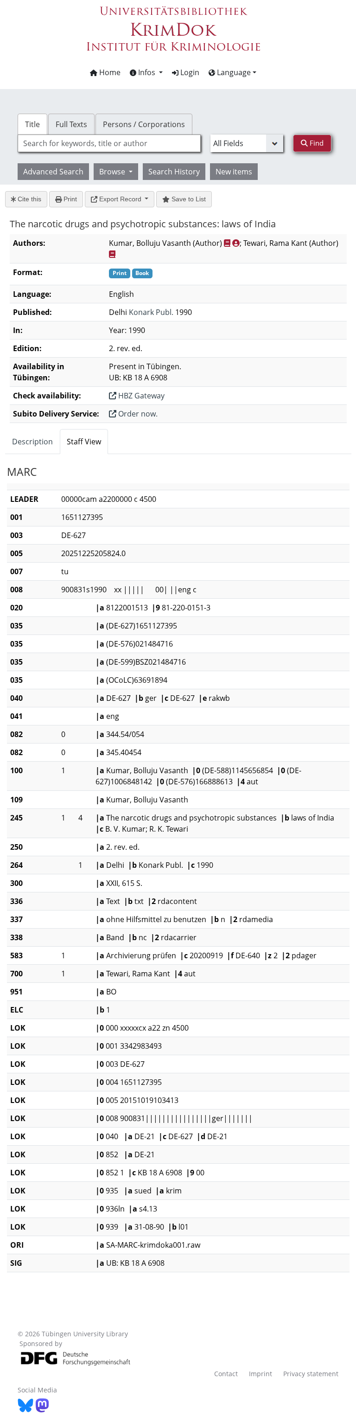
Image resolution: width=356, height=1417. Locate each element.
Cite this (28, 199)
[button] (146, 72)
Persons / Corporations (144, 124)
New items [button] (234, 172)
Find (316, 142)
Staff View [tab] (84, 441)
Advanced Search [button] (53, 172)
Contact (226, 1373)
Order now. (137, 414)
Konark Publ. (151, 312)
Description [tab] (32, 441)
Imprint (260, 1373)
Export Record (120, 199)
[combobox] (109, 143)
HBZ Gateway (140, 396)
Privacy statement (310, 1373)
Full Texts (71, 124)
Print (69, 199)
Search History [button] (174, 172)
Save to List (188, 199)
